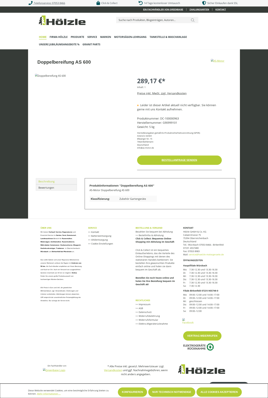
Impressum (144, 304)
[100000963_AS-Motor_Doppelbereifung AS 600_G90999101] (83, 107)
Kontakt (220, 9)
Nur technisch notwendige (171, 392)
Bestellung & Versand (149, 227)
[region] (83, 107)
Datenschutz (145, 312)
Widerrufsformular (148, 319)
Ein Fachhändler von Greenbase (163, 9)
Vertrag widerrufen (202, 336)
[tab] (56, 181)
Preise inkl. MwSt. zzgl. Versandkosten (162, 93)
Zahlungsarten (199, 9)
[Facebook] (188, 321)
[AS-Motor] (217, 63)
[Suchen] (192, 20)
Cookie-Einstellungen (102, 243)
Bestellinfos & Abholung (151, 235)
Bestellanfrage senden (179, 160)
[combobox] (151, 20)
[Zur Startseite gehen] (62, 19)
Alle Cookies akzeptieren (219, 392)
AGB (140, 308)
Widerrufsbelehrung (149, 315)
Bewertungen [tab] (46, 187)
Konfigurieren (132, 392)
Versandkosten (113, 370)
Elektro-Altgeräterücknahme (153, 323)
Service (92, 227)
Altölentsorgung (99, 239)
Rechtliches (143, 300)
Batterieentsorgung (101, 235)
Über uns (45, 227)
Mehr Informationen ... (49, 393)
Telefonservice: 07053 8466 (49, 3)
